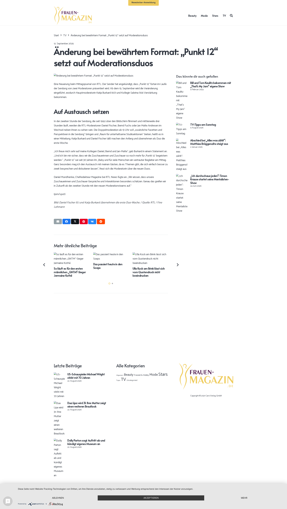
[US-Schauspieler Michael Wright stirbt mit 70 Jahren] (59, 374)
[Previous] (44, 265)
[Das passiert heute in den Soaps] (111, 254)
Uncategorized (132, 380)
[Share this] (66, 221)
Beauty (128, 375)
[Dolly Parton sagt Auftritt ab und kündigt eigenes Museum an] (59, 440)
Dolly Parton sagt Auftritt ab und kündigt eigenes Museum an (86, 442)
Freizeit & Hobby (141, 375)
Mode (153, 375)
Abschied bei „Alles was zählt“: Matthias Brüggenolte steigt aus (209, 142)
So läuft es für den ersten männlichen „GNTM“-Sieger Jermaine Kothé (70, 272)
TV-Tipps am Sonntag (203, 124)
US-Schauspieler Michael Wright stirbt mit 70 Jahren (86, 375)
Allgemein (119, 375)
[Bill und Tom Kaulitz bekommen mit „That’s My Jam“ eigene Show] (181, 83)
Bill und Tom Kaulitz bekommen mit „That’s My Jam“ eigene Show (210, 84)
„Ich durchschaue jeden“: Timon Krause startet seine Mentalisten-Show (209, 179)
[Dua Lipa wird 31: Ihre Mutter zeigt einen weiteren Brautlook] (59, 403)
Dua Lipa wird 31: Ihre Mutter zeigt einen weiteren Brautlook (86, 404)
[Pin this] (84, 221)
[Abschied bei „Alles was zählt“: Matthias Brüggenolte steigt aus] (181, 140)
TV (123, 379)
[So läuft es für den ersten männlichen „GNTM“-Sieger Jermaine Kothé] (71, 254)
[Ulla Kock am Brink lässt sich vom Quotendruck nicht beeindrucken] (150, 254)
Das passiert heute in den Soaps (107, 265)
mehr (244, 497)
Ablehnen (58, 497)
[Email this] (58, 221)
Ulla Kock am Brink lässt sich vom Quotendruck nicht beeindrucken (149, 272)
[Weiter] (177, 265)
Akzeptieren (151, 497)
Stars (163, 374)
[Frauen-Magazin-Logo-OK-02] (73, 15)
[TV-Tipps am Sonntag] (181, 125)
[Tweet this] (75, 221)
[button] (231, 15)
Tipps (118, 380)
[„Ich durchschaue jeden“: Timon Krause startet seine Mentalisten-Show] (181, 176)
